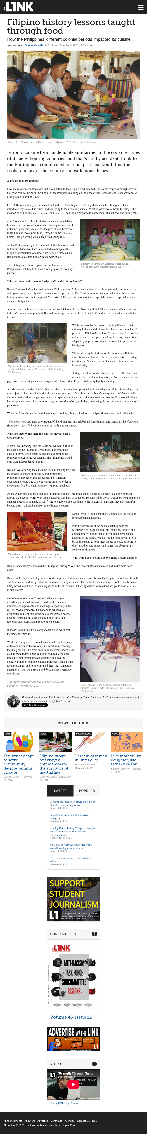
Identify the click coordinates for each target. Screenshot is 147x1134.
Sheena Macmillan (34, 45)
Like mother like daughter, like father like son (126, 760)
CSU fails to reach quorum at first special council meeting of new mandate (71, 846)
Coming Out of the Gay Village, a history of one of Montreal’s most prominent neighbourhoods (73, 831)
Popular (87, 791)
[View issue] (73, 1011)
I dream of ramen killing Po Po (91, 758)
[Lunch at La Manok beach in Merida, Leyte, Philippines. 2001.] (73, 95)
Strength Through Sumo (64, 1103)
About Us (30, 1120)
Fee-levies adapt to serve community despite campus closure (19, 764)
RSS (94, 1120)
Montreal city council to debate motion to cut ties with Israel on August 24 (73, 803)
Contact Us (83, 1120)
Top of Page (69, 1125)
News (53, 808)
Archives (70, 1120)
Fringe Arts (55, 838)
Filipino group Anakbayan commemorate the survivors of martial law (53, 764)
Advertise (42, 1120)
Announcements (13, 1120)
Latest (60, 791)
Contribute (56, 1120)
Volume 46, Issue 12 (71, 1017)
